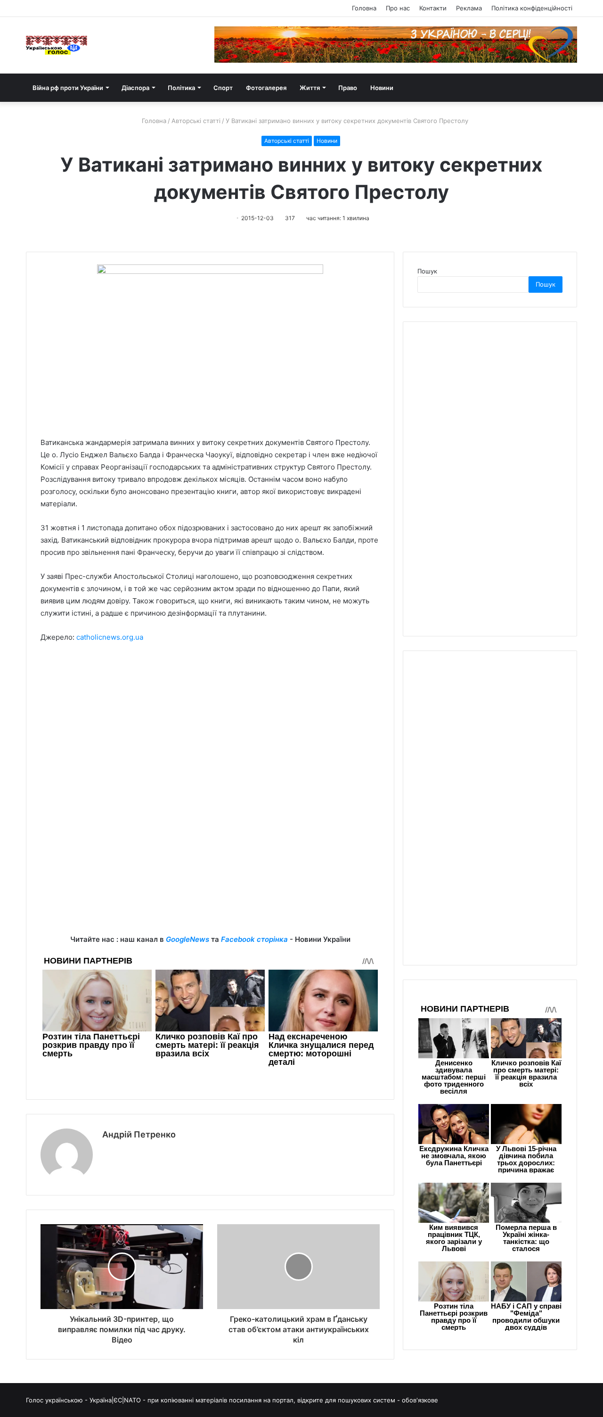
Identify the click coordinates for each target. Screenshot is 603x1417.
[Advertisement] (210, 721)
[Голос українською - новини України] (56, 45)
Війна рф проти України (68, 87)
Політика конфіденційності (531, 8)
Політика (181, 87)
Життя (310, 87)
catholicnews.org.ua (109, 637)
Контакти (433, 8)
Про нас (398, 8)
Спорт (223, 87)
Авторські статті (195, 120)
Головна (364, 8)
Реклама (469, 8)
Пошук (427, 271)
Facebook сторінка (254, 939)
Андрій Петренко (139, 1134)
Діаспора (135, 87)
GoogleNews (187, 939)
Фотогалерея (266, 87)
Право (347, 87)
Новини (381, 87)
